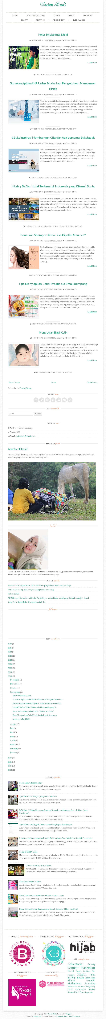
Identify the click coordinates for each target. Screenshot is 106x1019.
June (12, 732)
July (12, 728)
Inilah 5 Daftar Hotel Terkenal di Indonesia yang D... (35, 707)
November (14, 683)
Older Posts (92, 382)
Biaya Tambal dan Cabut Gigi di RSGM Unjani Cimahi (41, 895)
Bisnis (55, 129)
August (13, 724)
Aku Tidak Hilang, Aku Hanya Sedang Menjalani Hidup (31, 589)
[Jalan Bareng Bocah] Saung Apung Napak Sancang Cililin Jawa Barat (48, 909)
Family (79, 971)
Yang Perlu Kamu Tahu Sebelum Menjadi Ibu (26, 602)
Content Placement (67, 129)
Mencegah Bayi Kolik (53, 332)
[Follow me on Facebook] (36, 399)
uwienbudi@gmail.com (25, 436)
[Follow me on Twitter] (41, 399)
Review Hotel (73, 992)
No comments (70, 40)
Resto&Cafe (80, 989)
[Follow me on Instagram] (64, 399)
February (14, 748)
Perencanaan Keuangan (76, 986)
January (13, 752)
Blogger (68, 1014)
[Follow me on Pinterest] (53, 399)
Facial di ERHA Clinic (28, 851)
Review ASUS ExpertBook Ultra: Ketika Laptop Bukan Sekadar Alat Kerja (39, 585)
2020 (10, 668)
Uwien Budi (53, 4)
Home (15, 15)
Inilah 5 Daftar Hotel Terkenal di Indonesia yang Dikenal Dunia (53, 186)
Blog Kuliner (79, 20)
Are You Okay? (17, 449)
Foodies (56, 15)
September (15, 692)
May (12, 736)
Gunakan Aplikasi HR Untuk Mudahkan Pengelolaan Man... (38, 699)
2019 (10, 672)
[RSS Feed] (69, 399)
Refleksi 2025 (13, 593)
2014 (10, 770)
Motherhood (74, 983)
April (12, 740)
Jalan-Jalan (90, 977)
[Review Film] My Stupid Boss (38, 865)
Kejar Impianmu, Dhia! (53, 34)
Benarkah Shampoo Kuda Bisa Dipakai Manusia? (53, 235)
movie (90, 992)
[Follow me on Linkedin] (58, 399)
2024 (10, 651)
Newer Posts (14, 382)
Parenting (87, 15)
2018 (10, 676)
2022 (10, 660)
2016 (10, 761)
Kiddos (71, 980)
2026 (10, 643)
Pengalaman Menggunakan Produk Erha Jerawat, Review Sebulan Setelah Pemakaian (55, 838)
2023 (10, 656)
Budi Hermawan (74, 1016)
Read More (92, 62)
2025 (10, 647)
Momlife (72, 324)
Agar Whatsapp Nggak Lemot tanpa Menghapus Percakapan (45, 824)
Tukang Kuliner (61, 1016)
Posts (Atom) (25, 388)
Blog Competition (64, 75)
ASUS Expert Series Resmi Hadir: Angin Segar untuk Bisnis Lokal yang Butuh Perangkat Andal (48, 598)
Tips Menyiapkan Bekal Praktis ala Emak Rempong (53, 284)
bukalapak (72, 178)
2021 (10, 664)
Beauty (24, 20)
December (14, 679)
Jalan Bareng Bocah (35, 15)
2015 (10, 765)
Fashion (86, 971)
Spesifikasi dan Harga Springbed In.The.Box (38, 796)
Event (71, 971)
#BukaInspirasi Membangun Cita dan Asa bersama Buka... (37, 703)
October (13, 688)
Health (71, 15)
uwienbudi (37, 1016)
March (13, 744)
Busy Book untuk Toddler (30, 881)
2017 (10, 757)
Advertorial (75, 964)
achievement (58, 20)
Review (92, 989)
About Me (40, 20)
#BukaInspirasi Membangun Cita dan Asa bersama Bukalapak (53, 137)
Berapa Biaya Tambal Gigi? (30, 782)
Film (93, 971)
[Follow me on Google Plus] (47, 399)
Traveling (84, 992)
